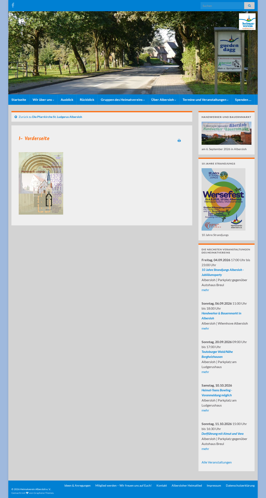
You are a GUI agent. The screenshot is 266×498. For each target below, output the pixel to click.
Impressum (214, 485)
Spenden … (243, 99)
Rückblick (87, 99)
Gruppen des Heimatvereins (122, 99)
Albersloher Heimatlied (187, 485)
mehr (205, 290)
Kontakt (161, 485)
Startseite (18, 99)
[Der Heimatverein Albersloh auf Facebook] (12, 4)
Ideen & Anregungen (77, 485)
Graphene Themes (44, 492)
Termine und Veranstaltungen (205, 99)
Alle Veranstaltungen (217, 462)
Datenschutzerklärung (240, 485)
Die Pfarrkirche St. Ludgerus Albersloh (57, 117)
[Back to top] (256, 488)
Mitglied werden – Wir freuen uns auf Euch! (123, 485)
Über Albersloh (163, 99)
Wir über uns (43, 99)
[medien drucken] (182, 140)
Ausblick (67, 99)
